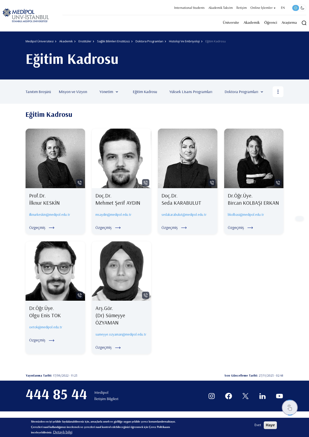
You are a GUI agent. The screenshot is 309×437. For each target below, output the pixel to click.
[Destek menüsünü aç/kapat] (290, 407)
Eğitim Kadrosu (145, 91)
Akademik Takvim (220, 8)
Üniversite (231, 23)
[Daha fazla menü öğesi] (278, 91)
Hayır (270, 425)
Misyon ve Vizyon (73, 91)
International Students (189, 8)
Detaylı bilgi (62, 432)
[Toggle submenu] (123, 91)
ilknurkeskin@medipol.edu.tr (49, 214)
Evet (257, 425)
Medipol (101, 393)
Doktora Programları (241, 91)
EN (283, 8)
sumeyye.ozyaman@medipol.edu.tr (120, 334)
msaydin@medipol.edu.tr (113, 214)
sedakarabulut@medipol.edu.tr (184, 214)
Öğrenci (270, 23)
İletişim (241, 8)
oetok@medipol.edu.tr (45, 327)
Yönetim (106, 91)
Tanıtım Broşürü (38, 91)
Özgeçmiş (37, 227)
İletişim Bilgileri (106, 399)
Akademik (252, 23)
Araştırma (289, 23)
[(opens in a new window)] (212, 396)
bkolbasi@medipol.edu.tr (246, 214)
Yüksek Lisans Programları (190, 91)
